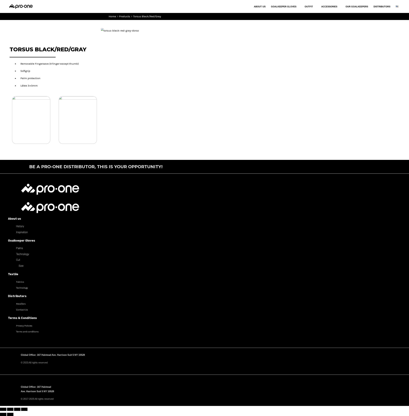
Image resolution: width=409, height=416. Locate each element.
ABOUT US (260, 6)
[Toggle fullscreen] (10, 409)
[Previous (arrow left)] (3, 414)
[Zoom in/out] (3, 409)
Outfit (309, 6)
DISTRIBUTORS (382, 6)
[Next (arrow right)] (10, 414)
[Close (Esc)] (24, 409)
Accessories (329, 6)
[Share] (17, 409)
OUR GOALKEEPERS (357, 6)
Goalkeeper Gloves (283, 6)
